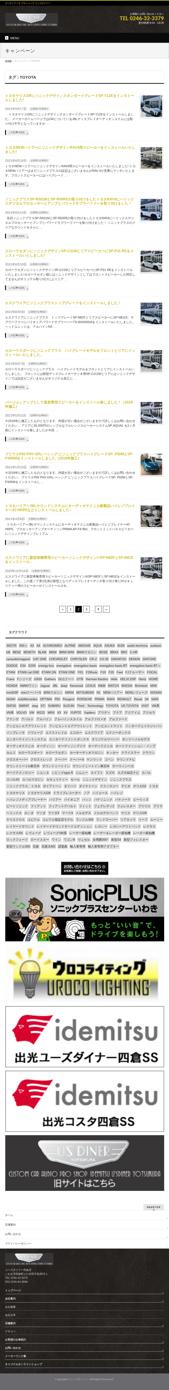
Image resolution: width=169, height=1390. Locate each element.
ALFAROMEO (52, 645)
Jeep (64, 685)
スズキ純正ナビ (128, 772)
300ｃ (23, 645)
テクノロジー (109, 786)
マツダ (41, 813)
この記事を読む (16, 132)
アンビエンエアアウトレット (26, 726)
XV (66, 712)
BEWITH (29, 652)
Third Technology (90, 705)
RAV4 (111, 699)
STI (42, 705)
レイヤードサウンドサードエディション (64, 826)
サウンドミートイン (56, 766)
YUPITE (75, 712)
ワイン (56, 839)
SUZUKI (68, 705)
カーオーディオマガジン (87, 752)
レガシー (101, 826)
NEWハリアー (113, 692)
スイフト (97, 772)
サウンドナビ (126, 759)
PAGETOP (154, 1207)
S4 (147, 699)
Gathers (50, 679)
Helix (114, 679)
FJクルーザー (134, 672)
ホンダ (29, 813)
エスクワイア (94, 732)
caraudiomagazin (18, 659)
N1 (99, 692)
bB (8, 652)
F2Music (92, 672)
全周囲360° (100, 839)
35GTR (11, 645)
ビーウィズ (141, 799)
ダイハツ (70, 786)
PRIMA (99, 699)
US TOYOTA (130, 705)
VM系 (155, 705)
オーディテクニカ (100, 746)
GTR (80, 679)
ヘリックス (14, 813)
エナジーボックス (118, 732)
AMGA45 (84, 645)
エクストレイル (56, 732)
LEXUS (91, 685)
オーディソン (46, 746)
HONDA (11, 685)
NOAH (10, 699)
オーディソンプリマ (72, 746)
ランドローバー (107, 819)
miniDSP (12, 692)
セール (75, 779)
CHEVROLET (58, 659)
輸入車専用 (77, 846)
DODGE (12, 665)
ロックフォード (17, 839)
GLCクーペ (66, 679)
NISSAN (156, 692)
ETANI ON (49, 672)
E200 (32, 665)
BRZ (124, 652)
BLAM (42, 652)
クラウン (148, 752)
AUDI (121, 645)
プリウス (144, 806)
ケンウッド (94, 759)
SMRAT (24, 705)
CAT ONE (39, 659)
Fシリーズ (24, 679)
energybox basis (85, 665)
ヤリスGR (140, 813)
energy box (46, 665)
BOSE (103, 652)
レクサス (149, 826)
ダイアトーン (52, 786)
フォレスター (126, 806)
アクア (117, 712)
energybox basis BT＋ (145, 665)
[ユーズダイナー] (31, 21)
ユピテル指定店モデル (57, 819)
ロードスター (40, 839)
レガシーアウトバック (125, 826)
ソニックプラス (120, 779)
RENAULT (124, 699)
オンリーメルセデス (136, 739)
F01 (80, 672)
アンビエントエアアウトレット (70, 726)
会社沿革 (10, 1315)
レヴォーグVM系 (55, 833)
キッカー (112, 752)
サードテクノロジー (20, 772)
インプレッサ (15, 732)
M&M (101, 685)
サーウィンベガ (123, 766)
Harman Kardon (97, 679)
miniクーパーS (31, 692)
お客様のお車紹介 (39, 108)
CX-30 (104, 659)
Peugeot (68, 699)
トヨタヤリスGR (39, 793)
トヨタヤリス (15, 793)
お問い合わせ (13, 1234)
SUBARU (54, 705)
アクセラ (149, 712)
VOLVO (21, 712)
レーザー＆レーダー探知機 (112, 833)
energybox (64, 665)
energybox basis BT (113, 665)
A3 (32, 645)
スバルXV (13, 779)
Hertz (142, 679)
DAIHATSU (118, 659)
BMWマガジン (87, 652)
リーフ (143, 819)
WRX (51, 712)
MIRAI (69, 692)
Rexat (138, 699)
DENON (134, 659)
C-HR (134, 652)
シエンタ (43, 772)
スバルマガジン (33, 779)
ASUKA (110, 645)
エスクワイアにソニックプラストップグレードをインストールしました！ (63, 303)
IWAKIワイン (29, 685)
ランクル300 (85, 819)
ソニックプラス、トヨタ (23, 786)
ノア (87, 793)
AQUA (97, 645)
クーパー (61, 759)
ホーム (9, 1215)
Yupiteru (89, 712)
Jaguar (45, 685)
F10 (103, 672)
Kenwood (76, 685)
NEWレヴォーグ (136, 692)
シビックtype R (62, 772)
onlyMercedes (27, 699)
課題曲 (62, 846)
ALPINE (70, 645)
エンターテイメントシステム (26, 739)
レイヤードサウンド (20, 826)
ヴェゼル (84, 839)
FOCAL (152, 672)
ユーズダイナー (79, 1379)
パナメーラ (122, 799)
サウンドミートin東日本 (23, 766)
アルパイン (44, 719)
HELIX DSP (128, 679)
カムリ (11, 752)
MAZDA (126, 685)
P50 (57, 699)
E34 (23, 665)
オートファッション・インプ (136, 746)
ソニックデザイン (95, 779)
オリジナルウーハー (105, 739)
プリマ (157, 806)
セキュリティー (57, 779)
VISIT (145, 705)
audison (155, 645)
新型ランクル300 (18, 846)
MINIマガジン (53, 692)
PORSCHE (84, 699)
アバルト (27, 719)
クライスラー (130, 752)
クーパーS (77, 759)
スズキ (110, 772)
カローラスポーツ (30, 752)
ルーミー (156, 819)
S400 (154, 699)
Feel (120, 672)
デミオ (125, 786)
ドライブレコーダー (67, 793)
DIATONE (149, 659)
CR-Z (93, 659)
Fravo (10, 679)
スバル (146, 772)
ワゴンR (69, 839)
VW (31, 712)
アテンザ (12, 719)
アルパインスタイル (68, 719)
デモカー (10, 1331)
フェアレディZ (104, 806)
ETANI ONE (67, 672)
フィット (85, 806)
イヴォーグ (35, 732)
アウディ (104, 712)
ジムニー (82, 772)
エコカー (76, 732)
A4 (38, 645)
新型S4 (116, 839)
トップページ (13, 1290)
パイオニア (71, 799)
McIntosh (141, 685)
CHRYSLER (78, 659)
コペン (109, 759)
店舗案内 (10, 1224)
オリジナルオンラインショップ (23, 1364)
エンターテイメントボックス (69, 739)
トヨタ (153, 786)
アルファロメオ (95, 719)
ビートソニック (17, 806)
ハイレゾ (116, 793)
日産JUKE (48, 846)
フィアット (38, 806)
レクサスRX (14, 833)
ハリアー (55, 799)
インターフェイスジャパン (143, 726)
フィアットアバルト (62, 806)
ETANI (10, 672)
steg (35, 705)
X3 (59, 712)
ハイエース (100, 793)
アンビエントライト (109, 726)
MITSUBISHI (85, 692)
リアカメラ (128, 819)
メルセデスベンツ (106, 813)
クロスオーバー (17, 759)
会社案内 (10, 1298)
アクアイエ (132, 712)
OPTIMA (46, 699)
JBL (55, 685)
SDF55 (11, 705)
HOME (153, 679)
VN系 (10, 712)
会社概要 (10, 1307)
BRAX (114, 652)
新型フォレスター (136, 839)
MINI (153, 685)
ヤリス (125, 813)
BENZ (17, 652)
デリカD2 (139, 786)
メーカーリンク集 (15, 1356)
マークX (67, 813)
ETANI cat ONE (28, 672)
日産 (36, 846)
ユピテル (34, 819)
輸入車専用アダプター (103, 846)
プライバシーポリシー (18, 1243)
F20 (111, 672)
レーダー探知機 (144, 833)
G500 (38, 679)
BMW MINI (66, 652)
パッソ (86, 799)
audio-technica (137, 645)
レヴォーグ (33, 833)
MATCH (113, 685)
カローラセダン (56, 752)
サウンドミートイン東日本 (91, 766)
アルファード (118, 719)
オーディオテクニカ (20, 746)
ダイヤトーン (88, 786)
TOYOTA (112, 705)
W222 (41, 712)
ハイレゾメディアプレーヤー (26, 799)
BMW (53, 652)
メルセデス (83, 813)
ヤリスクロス (15, 819)
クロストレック (41, 759)
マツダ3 (53, 813)
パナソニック (103, 799)
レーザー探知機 (80, 833)
